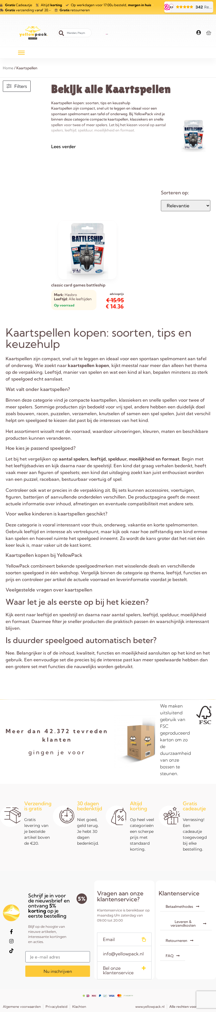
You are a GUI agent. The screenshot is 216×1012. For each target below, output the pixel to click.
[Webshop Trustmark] (107, 33)
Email (109, 939)
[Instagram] (11, 941)
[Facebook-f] (11, 932)
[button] (124, 939)
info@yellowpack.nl (123, 954)
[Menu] (21, 52)
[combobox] (74, 32)
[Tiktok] (11, 951)
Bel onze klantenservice (118, 970)
